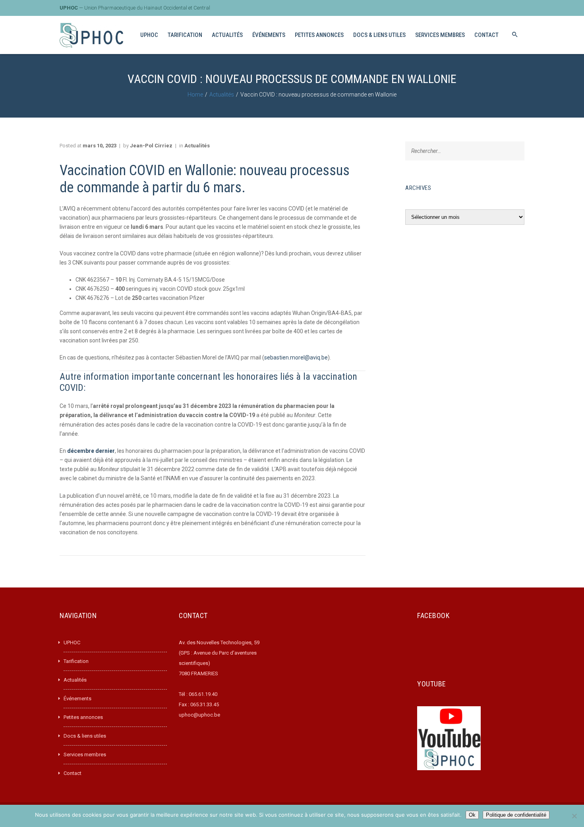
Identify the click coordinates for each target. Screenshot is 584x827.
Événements (77, 698)
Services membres (85, 754)
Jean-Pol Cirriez (151, 146)
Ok (472, 815)
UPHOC (72, 642)
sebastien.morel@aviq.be (296, 357)
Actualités (221, 94)
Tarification (76, 661)
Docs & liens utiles (85, 736)
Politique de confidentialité (516, 815)
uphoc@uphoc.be (199, 715)
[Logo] (91, 35)
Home (195, 94)
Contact (72, 773)
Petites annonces (83, 717)
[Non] (574, 816)
